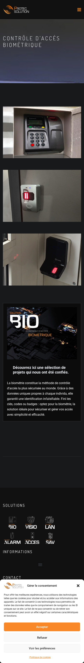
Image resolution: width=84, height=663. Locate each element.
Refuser (42, 637)
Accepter (42, 627)
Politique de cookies (40, 657)
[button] (78, 586)
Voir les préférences (42, 648)
